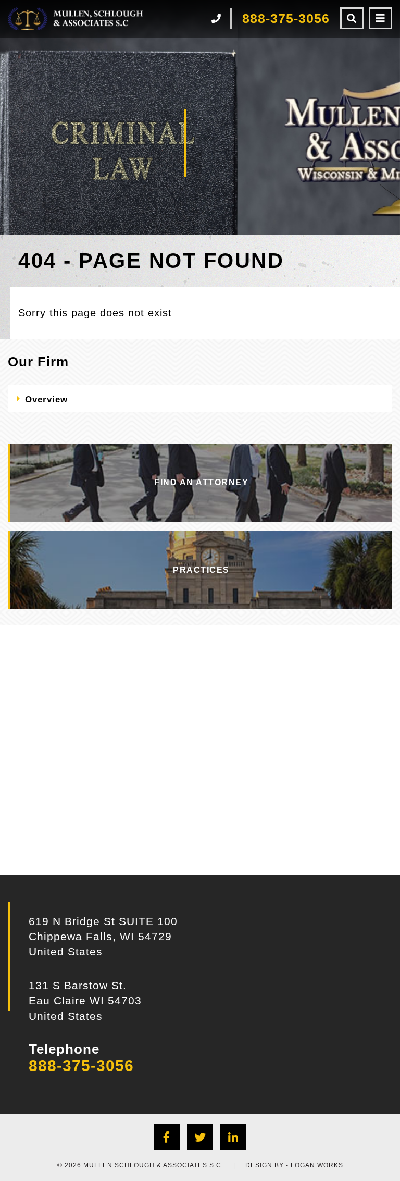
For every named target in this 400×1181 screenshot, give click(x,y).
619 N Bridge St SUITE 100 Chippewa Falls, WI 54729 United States (103, 936)
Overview (46, 399)
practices (201, 569)
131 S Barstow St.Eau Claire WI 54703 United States (85, 1000)
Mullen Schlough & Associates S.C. (153, 1165)
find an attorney (201, 482)
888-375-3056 (81, 1065)
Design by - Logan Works (294, 1165)
